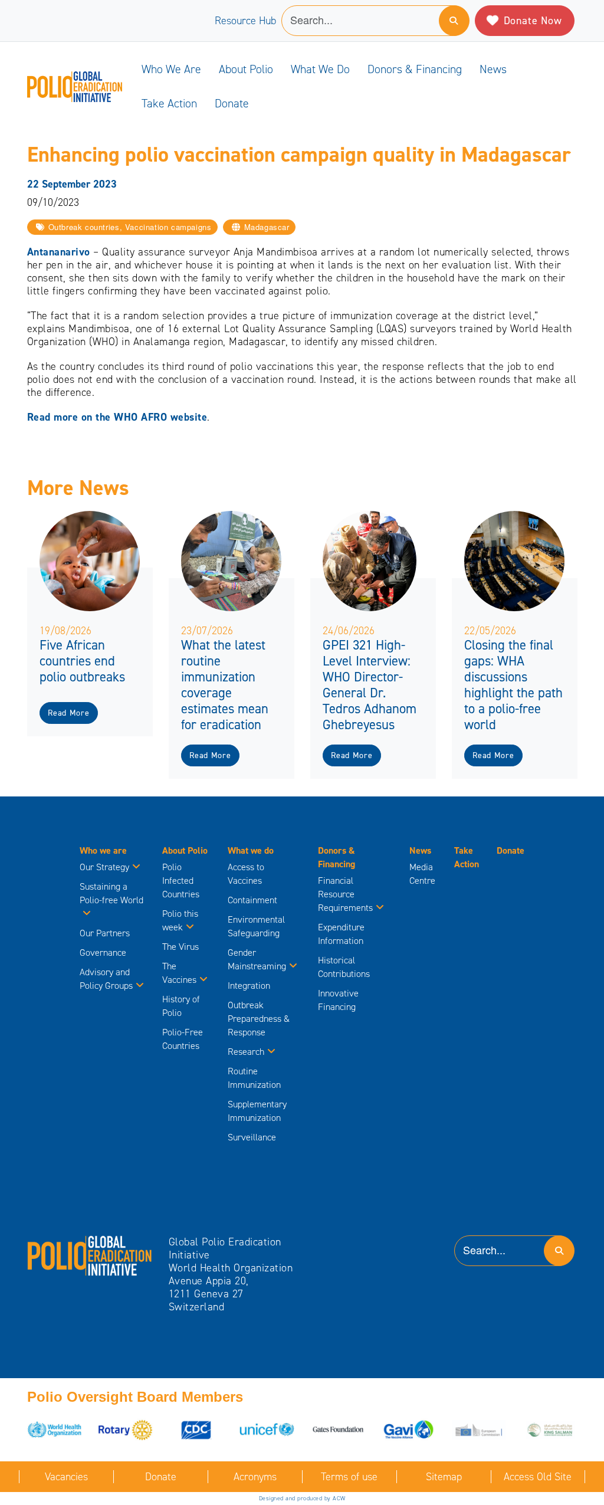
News (493, 69)
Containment (252, 900)
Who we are (171, 69)
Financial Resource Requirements (345, 894)
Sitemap (444, 1477)
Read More (68, 713)
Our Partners (105, 933)
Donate (232, 103)
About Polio (246, 69)
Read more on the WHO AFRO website (117, 417)
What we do (320, 69)
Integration (249, 985)
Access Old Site (538, 1477)
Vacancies (66, 1477)
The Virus (180, 946)
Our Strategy (104, 867)
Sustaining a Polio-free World (111, 893)
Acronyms (255, 1477)
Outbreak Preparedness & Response (259, 1018)
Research (246, 1051)
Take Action (169, 103)
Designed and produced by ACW (302, 1498)
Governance (103, 952)
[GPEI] (90, 1255)
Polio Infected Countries (180, 880)
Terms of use (349, 1477)
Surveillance (252, 1137)
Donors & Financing (414, 69)
